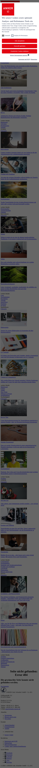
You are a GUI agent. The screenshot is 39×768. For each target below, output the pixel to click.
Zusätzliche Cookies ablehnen (19, 51)
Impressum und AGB (24, 59)
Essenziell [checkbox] (7, 35)
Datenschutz (34, 59)
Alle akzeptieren (19, 41)
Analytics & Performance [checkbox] (21, 35)
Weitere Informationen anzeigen (19, 55)
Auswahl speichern (19, 46)
